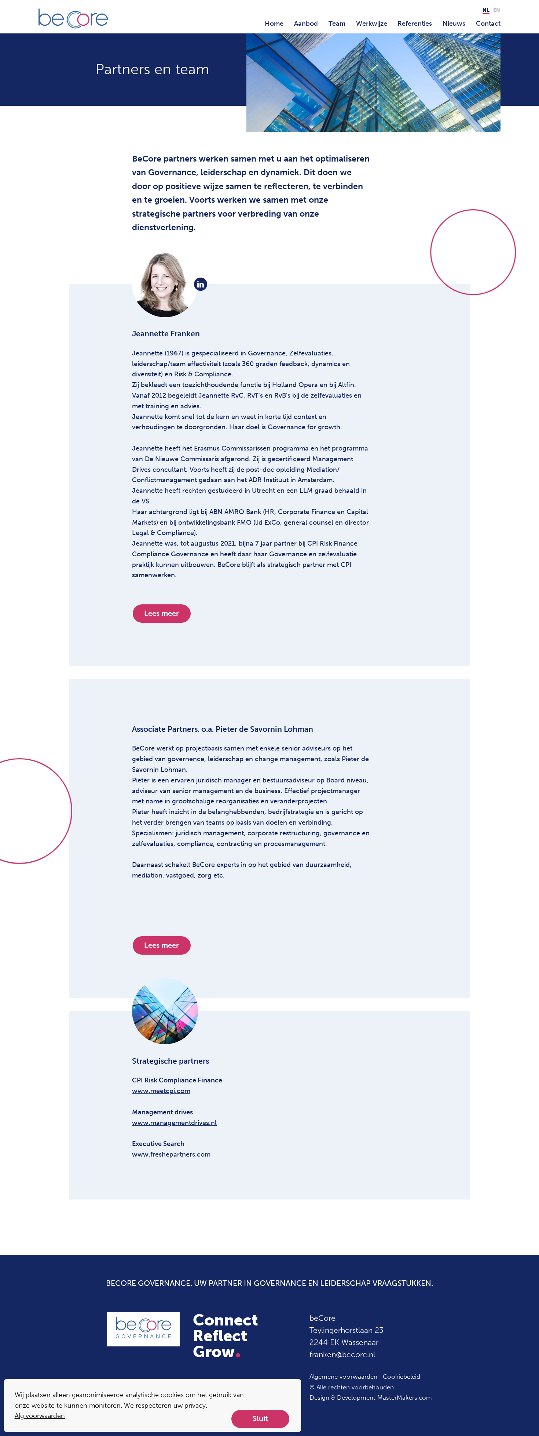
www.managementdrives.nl (174, 1123)
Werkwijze (371, 23)
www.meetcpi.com (161, 1091)
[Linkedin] (200, 284)
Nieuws (454, 23)
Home (274, 23)
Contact (488, 23)
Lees (161, 613)
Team (337, 23)
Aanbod (306, 23)
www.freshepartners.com (171, 1154)
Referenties (414, 23)
